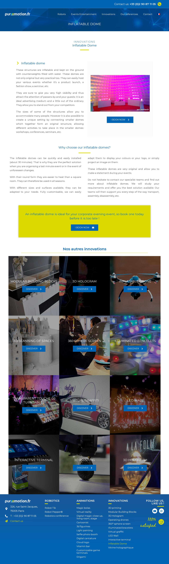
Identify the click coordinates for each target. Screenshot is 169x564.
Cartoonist (82, 522)
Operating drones (118, 519)
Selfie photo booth (87, 534)
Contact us (16, 521)
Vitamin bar (83, 546)
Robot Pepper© (54, 512)
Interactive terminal (119, 539)
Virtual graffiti (116, 531)
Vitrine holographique (120, 547)
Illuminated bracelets (120, 527)
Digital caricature (86, 538)
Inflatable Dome (117, 543)
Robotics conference (57, 516)
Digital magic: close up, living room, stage (90, 517)
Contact (147, 14)
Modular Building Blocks (122, 512)
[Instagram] (161, 510)
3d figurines (83, 526)
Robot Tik (50, 508)
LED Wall (113, 535)
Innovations (108, 14)
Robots (62, 14)
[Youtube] (154, 510)
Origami (81, 557)
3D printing (114, 508)
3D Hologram (116, 516)
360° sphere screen (119, 523)
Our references (129, 14)
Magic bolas (83, 508)
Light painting (85, 530)
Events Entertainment (84, 14)
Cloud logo (83, 542)
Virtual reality (84, 512)
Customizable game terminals (88, 551)
